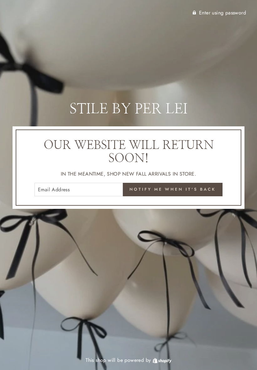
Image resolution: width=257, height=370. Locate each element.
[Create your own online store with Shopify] (162, 360)
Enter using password (222, 12)
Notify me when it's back (172, 189)
